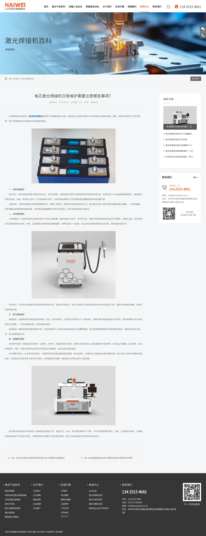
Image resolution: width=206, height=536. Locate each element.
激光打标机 (10, 504)
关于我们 (107, 6)
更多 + (195, 177)
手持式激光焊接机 (13, 500)
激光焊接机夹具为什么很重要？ (179, 134)
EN (168, 7)
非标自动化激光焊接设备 (15, 495)
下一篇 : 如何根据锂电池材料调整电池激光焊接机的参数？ (107, 458)
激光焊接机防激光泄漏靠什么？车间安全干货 (181, 145)
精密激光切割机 (12, 517)
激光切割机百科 (96, 504)
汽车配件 (65, 513)
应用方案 (119, 6)
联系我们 (157, 6)
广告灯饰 (65, 508)
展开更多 (64, 516)
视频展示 (132, 6)
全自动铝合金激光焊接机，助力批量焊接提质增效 (181, 157)
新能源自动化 (92, 6)
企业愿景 (37, 495)
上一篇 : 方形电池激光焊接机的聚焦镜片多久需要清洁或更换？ (37, 458)
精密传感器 (66, 500)
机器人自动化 (75, 6)
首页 (46, 6)
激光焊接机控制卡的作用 (176, 140)
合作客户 (37, 508)
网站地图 (59, 532)
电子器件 (65, 495)
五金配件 (65, 504)
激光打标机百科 (96, 500)
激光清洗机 (10, 513)
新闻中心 (144, 6)
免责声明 (50, 532)
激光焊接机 (10, 491)
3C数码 (64, 491)
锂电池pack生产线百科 (99, 508)
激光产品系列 (58, 6)
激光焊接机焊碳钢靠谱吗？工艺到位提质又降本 (181, 151)
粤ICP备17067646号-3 (38, 532)
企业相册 (37, 504)
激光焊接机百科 (28, 79)
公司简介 (37, 491)
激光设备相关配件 (13, 508)
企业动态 (93, 491)
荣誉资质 (37, 500)
